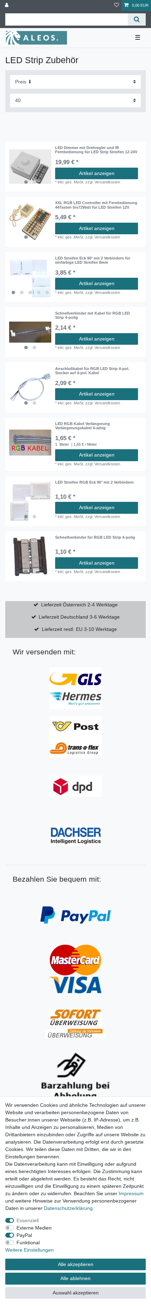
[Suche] (137, 19)
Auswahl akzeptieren (76, 1292)
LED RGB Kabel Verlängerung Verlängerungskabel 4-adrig (82, 426)
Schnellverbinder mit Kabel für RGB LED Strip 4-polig (92, 315)
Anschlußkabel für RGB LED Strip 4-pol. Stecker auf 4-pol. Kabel (92, 370)
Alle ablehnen (75, 1278)
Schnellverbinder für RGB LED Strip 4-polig (95, 537)
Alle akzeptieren (75, 1264)
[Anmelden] (7, 5)
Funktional (28, 1242)
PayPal (24, 1235)
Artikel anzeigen (96, 173)
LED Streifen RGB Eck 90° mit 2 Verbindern (94, 482)
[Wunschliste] (117, 5)
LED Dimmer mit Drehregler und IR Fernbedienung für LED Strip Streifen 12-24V (96, 150)
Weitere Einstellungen (29, 1250)
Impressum (131, 1193)
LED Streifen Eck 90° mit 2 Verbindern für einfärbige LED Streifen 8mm (92, 260)
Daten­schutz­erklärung (68, 1208)
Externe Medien (34, 1228)
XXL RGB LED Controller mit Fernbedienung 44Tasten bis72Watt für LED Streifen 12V (96, 205)
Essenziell (28, 1220)
